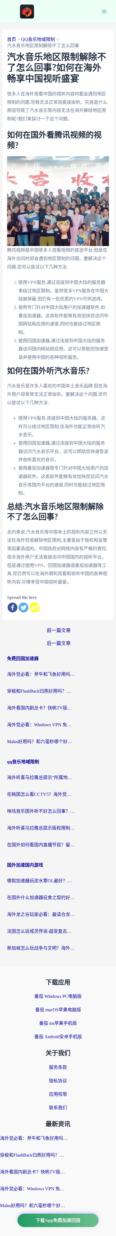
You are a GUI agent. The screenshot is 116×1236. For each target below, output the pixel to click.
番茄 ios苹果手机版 (58, 1023)
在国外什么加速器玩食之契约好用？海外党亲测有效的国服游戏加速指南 (41, 897)
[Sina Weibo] (34, 607)
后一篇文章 (59, 643)
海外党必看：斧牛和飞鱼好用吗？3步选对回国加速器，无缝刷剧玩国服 (41, 674)
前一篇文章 (59, 630)
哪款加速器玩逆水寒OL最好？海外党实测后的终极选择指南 (41, 880)
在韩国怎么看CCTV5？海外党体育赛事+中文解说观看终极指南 (41, 794)
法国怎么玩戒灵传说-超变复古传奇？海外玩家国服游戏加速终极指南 (41, 931)
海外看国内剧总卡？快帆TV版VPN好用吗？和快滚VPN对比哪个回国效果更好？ (41, 708)
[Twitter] (23, 607)
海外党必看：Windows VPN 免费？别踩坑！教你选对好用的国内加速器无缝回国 (41, 724)
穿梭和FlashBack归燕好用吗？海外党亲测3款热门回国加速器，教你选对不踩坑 (41, 691)
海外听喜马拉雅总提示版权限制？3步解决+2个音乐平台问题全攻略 (41, 828)
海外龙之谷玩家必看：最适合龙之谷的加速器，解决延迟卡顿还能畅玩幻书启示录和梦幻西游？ (41, 914)
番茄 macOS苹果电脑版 (58, 1009)
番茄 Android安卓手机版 (58, 1036)
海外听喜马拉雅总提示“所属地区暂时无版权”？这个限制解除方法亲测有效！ (41, 777)
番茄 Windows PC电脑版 (58, 996)
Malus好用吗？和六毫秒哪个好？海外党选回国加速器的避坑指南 (41, 741)
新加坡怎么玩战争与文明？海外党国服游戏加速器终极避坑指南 (41, 948)
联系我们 (58, 1107)
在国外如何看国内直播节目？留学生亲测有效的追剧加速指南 (41, 844)
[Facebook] (12, 607)
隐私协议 (58, 1080)
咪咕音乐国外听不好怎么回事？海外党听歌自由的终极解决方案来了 (41, 811)
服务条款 (58, 1067)
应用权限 (58, 1094)
